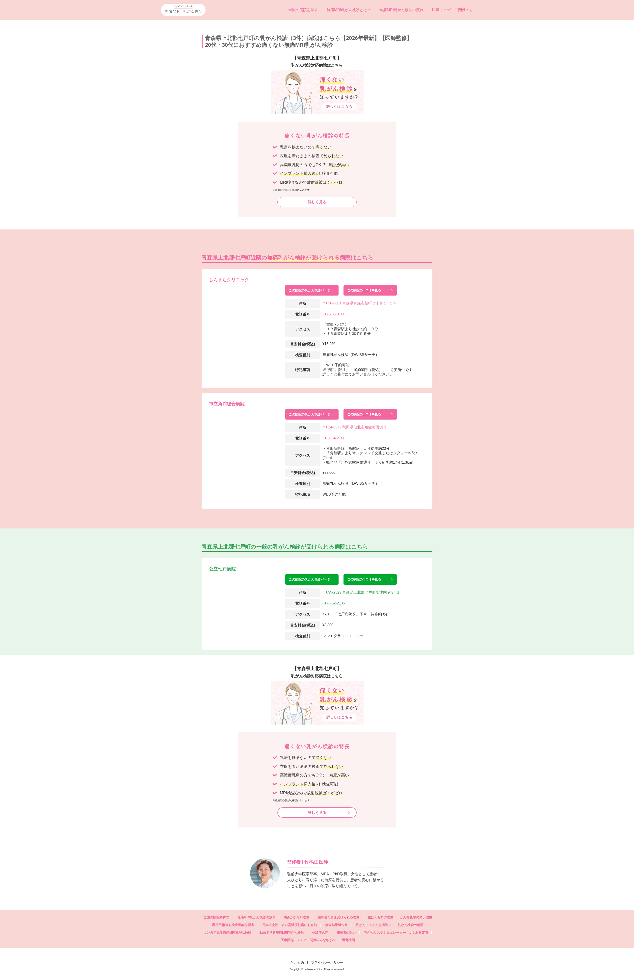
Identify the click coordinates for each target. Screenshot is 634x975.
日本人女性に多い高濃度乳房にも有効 (289, 925)
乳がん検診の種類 (410, 925)
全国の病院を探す (303, 10)
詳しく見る (317, 202)
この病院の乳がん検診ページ (310, 290)
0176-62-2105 (333, 603)
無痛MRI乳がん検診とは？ (349, 10)
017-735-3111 (333, 314)
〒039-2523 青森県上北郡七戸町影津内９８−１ (361, 592)
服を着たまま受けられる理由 (339, 917)
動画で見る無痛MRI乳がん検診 (282, 932)
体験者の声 (320, 932)
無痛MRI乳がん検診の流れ (401, 10)
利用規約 (297, 962)
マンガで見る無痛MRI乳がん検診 (227, 932)
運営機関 (348, 940)
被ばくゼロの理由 (381, 917)
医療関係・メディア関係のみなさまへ (308, 940)
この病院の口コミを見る (364, 290)
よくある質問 (420, 932)
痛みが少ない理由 (297, 917)
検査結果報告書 (336, 925)
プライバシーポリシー (327, 962)
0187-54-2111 (333, 438)
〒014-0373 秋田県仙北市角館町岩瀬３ (354, 427)
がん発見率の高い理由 (416, 917)
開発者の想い (346, 932)
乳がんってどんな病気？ (373, 925)
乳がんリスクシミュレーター (385, 932)
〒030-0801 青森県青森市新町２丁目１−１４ (359, 303)
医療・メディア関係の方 (452, 10)
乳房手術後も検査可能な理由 (233, 925)
